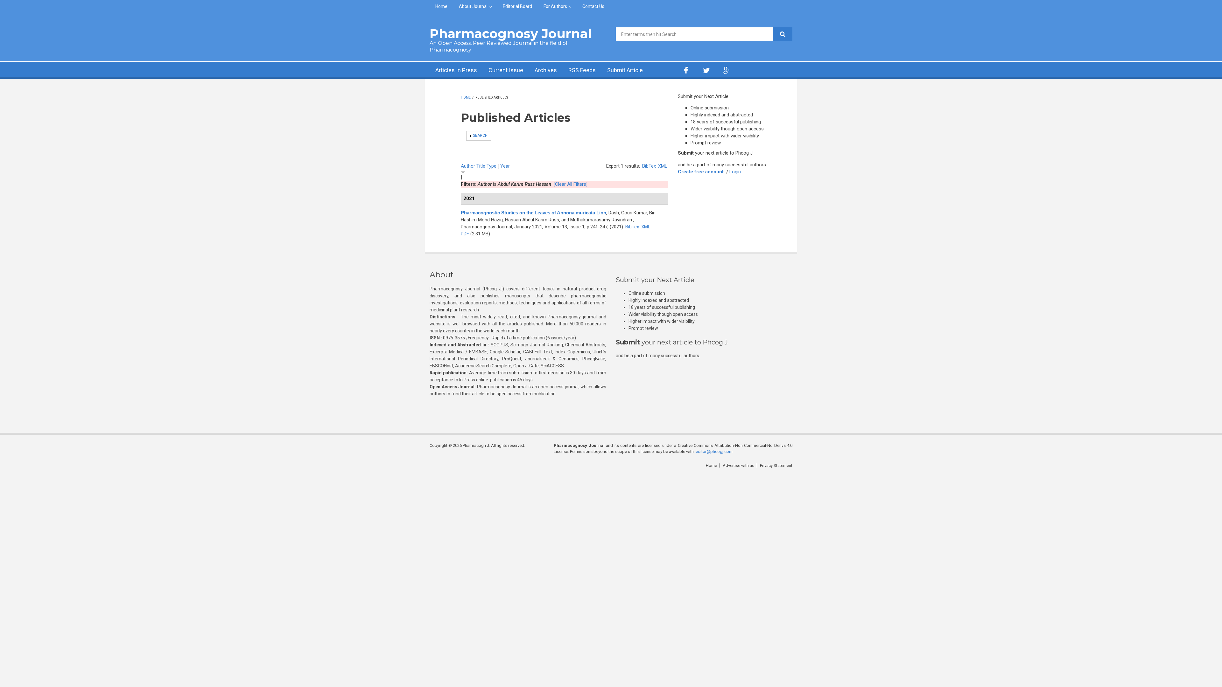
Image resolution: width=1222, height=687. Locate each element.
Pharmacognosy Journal (511, 33)
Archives (546, 70)
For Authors (555, 6)
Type (491, 166)
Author (468, 166)
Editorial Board (517, 6)
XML (662, 166)
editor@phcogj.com (714, 451)
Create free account (701, 172)
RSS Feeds (582, 70)
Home (441, 6)
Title (480, 166)
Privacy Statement (776, 465)
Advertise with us (738, 465)
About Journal (473, 6)
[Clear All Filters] (570, 184)
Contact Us (593, 6)
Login (735, 172)
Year (505, 166)
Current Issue (505, 70)
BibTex (649, 166)
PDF (465, 234)
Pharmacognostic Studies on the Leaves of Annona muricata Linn (533, 212)
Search (480, 135)
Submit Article (625, 70)
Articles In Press (456, 70)
